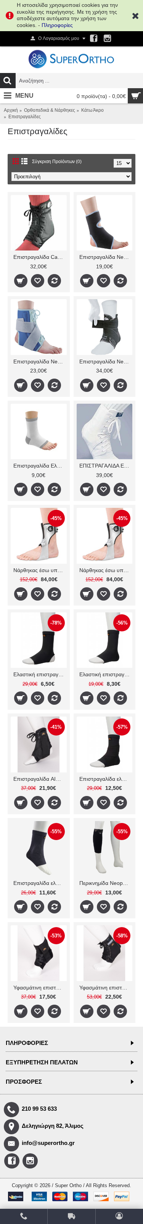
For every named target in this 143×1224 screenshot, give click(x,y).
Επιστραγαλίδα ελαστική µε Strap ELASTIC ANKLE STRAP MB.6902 (106, 779)
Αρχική (11, 110)
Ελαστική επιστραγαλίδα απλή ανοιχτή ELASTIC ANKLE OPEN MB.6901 (40, 674)
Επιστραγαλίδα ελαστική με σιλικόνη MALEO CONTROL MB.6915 (40, 883)
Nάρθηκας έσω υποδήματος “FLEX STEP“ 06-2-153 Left (40, 570)
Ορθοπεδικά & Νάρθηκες (49, 110)
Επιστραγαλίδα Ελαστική (40, 466)
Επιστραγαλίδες (24, 116)
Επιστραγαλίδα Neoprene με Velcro (106, 257)
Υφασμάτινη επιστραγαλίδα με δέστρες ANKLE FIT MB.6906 (40, 988)
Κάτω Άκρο (92, 110)
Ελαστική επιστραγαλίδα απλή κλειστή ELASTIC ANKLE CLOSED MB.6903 (106, 674)
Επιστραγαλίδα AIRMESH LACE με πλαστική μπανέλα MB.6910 (40, 779)
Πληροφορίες (57, 25)
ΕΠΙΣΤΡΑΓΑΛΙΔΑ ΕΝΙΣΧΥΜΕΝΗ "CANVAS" (106, 466)
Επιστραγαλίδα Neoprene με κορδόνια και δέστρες (40, 361)
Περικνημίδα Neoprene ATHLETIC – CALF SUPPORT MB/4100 (106, 883)
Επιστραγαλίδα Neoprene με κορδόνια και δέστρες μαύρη (106, 361)
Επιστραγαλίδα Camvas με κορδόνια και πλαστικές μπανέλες (40, 257)
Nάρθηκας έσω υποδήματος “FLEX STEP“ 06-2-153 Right (106, 570)
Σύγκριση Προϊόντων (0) (57, 161)
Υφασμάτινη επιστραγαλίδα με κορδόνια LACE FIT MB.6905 (106, 988)
